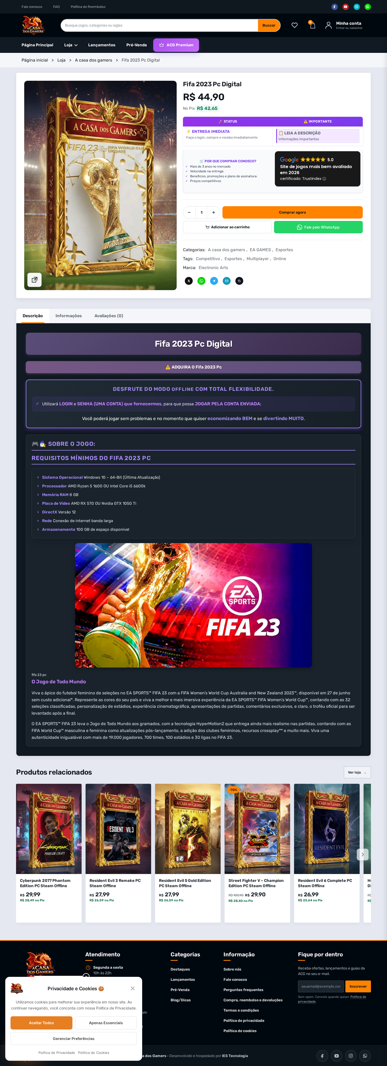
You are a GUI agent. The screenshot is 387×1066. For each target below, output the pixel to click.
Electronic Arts (213, 267)
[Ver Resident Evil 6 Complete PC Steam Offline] (327, 829)
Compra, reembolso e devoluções (253, 1000)
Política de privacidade (244, 1020)
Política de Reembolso (88, 7)
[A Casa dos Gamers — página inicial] (40, 964)
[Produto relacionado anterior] (24, 854)
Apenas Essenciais (106, 1022)
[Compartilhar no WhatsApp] (201, 281)
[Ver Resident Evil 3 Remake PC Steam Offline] (118, 829)
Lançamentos (101, 45)
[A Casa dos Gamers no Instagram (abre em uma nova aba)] (351, 1056)
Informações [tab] (69, 315)
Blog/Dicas (181, 1000)
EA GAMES (260, 249)
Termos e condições (241, 1010)
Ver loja (357, 772)
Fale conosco (32, 7)
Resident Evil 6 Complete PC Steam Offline (325, 883)
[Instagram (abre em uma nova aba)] (357, 7)
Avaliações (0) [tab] (109, 315)
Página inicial (35, 60)
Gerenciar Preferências (74, 1038)
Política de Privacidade (56, 1053)
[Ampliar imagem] (34, 280)
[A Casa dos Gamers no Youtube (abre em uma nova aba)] (337, 1056)
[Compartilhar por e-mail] (227, 281)
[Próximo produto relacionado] (363, 854)
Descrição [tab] (33, 315)
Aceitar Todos (41, 1022)
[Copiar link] (239, 281)
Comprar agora (292, 212)
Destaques (180, 969)
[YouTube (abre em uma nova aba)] (346, 7)
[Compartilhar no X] (189, 281)
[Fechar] (132, 988)
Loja (61, 60)
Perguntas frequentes (244, 990)
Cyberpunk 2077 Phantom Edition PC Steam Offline (45, 883)
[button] (100, 185)
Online (280, 258)
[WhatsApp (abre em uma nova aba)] (368, 7)
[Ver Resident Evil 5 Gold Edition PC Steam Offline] (188, 829)
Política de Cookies (93, 1053)
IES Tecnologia (235, 1056)
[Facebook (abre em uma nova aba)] (334, 7)
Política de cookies (240, 1031)
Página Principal (37, 45)
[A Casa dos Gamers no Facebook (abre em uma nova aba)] (322, 1056)
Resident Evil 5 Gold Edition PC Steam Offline (185, 883)
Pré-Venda (136, 45)
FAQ (56, 7)
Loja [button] (68, 45)
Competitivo (208, 258)
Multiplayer (258, 258)
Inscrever (358, 986)
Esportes (284, 249)
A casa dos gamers (93, 60)
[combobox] (159, 25)
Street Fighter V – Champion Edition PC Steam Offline (256, 883)
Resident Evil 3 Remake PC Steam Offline (115, 883)
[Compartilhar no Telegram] (214, 281)
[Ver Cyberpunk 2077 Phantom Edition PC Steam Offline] (49, 829)
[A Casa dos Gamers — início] (33, 25)
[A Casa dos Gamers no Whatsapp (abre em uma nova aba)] (365, 1056)
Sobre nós (232, 969)
